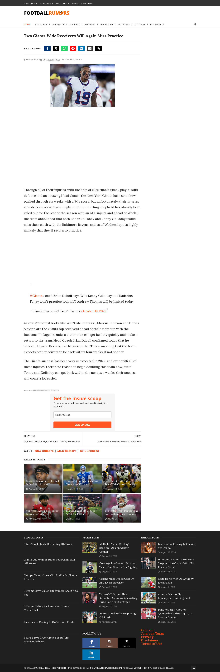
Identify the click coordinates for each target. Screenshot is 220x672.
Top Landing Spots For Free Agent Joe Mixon (81, 512)
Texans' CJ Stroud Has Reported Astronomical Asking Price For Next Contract (118, 598)
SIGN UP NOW (82, 424)
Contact (147, 630)
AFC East (74, 24)
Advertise (86, 3)
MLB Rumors (46, 3)
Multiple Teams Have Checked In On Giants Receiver (42, 483)
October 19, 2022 (93, 311)
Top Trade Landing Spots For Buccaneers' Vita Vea (42, 512)
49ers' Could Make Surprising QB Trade (48, 544)
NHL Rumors (62, 3)
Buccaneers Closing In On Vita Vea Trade (49, 622)
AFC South (59, 24)
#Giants (36, 296)
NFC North (106, 24)
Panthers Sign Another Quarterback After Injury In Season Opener (175, 613)
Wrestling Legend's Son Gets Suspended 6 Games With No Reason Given (176, 563)
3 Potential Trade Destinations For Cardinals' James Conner (121, 512)
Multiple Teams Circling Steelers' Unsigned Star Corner (114, 547)
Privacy (147, 637)
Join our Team (152, 633)
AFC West (90, 24)
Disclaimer (150, 640)
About (75, 3)
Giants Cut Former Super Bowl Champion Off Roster (82, 483)
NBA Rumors (30, 3)
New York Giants (73, 59)
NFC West (155, 24)
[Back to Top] (193, 668)
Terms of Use (151, 644)
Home (27, 24)
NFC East (140, 24)
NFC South (124, 24)
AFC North (41, 24)
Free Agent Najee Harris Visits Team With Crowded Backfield (121, 483)
